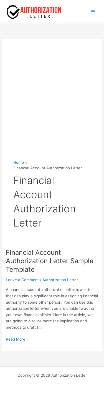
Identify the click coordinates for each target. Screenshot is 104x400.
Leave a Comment (22, 280)
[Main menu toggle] (93, 11)
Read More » (17, 340)
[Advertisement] (52, 105)
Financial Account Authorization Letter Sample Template (49, 261)
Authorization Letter (60, 280)
